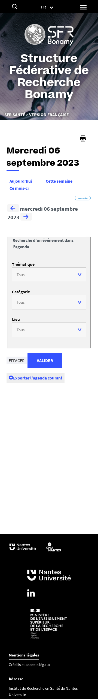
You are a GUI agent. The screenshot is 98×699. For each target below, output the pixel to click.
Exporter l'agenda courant (37, 378)
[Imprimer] (83, 138)
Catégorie (21, 291)
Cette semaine (59, 181)
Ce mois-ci (19, 188)
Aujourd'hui (21, 181)
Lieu (16, 319)
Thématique (23, 264)
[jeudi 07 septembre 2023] (26, 217)
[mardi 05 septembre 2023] (13, 208)
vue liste (83, 198)
